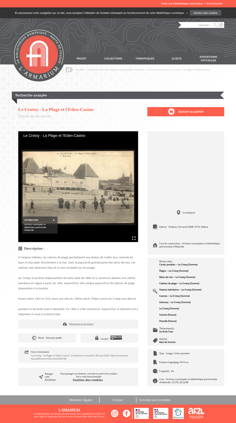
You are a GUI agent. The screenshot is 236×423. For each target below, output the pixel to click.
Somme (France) (167, 314)
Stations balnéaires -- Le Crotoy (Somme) (180, 289)
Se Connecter (214, 3)
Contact (117, 400)
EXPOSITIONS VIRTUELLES (208, 58)
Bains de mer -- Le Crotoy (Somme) (177, 277)
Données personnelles (154, 400)
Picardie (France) (168, 321)
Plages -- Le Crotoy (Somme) (173, 270)
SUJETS (177, 58)
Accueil (79, 69)
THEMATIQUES (145, 58)
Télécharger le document (81, 324)
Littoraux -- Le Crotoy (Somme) (175, 302)
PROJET (81, 58)
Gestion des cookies (205, 13)
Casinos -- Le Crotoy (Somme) (174, 295)
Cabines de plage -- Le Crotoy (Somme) (179, 283)
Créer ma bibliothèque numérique (182, 3)
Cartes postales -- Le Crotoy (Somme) (178, 264)
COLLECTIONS (113, 58)
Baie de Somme (167, 342)
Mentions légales (81, 400)
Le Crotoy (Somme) (169, 308)
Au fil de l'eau (166, 331)
